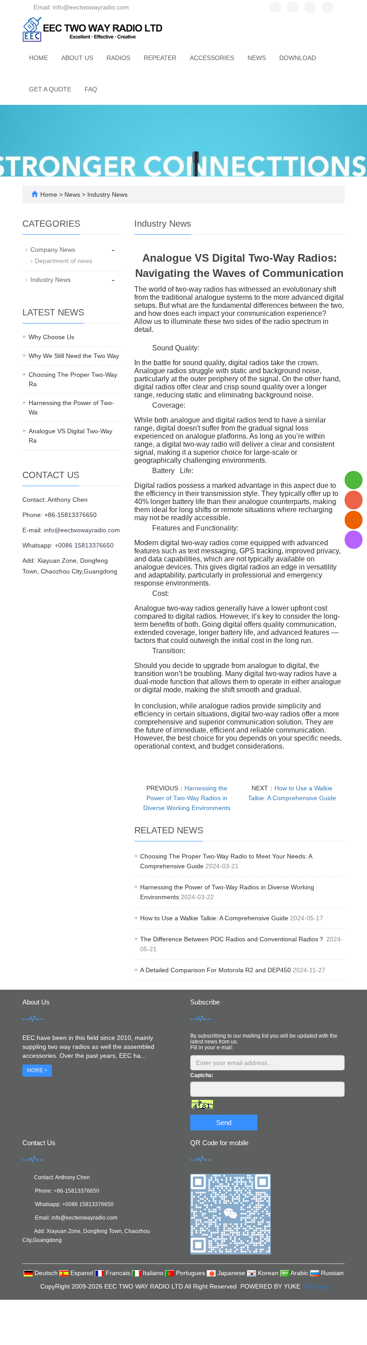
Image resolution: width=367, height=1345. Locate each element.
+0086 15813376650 (84, 545)
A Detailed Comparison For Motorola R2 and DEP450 (215, 970)
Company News (52, 249)
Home (38, 57)
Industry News (106, 194)
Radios (118, 57)
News (257, 57)
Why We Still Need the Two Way (74, 355)
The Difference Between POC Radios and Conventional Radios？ (232, 939)
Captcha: (201, 1075)
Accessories (212, 57)
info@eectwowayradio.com (82, 530)
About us (77, 57)
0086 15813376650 (89, 1204)
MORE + (37, 1070)
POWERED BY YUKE (271, 1286)
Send (223, 1122)
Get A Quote (50, 89)
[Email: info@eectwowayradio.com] (354, 520)
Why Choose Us (51, 337)
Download (297, 57)
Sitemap (315, 1286)
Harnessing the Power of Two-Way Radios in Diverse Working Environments (186, 798)
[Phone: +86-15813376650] (354, 500)
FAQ (91, 89)
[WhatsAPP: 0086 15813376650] (354, 480)
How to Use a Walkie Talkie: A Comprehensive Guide (214, 918)
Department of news (63, 260)
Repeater (160, 57)
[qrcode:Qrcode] (354, 539)
